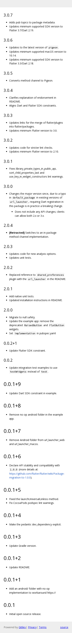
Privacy (32, 627)
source (64, 627)
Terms (43, 627)
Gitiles (22, 627)
